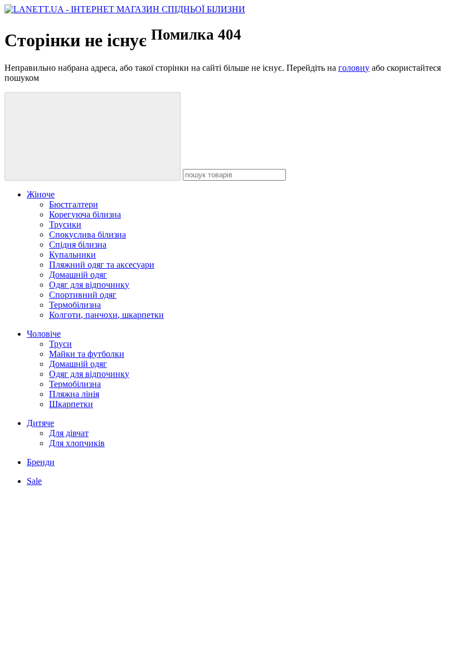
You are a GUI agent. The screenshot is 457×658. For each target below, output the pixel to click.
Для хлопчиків (77, 443)
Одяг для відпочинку (89, 284)
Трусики (65, 224)
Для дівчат (69, 433)
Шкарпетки (71, 404)
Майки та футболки (86, 354)
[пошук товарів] (92, 136)
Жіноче (41, 194)
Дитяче (40, 423)
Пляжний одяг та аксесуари (101, 264)
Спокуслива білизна (87, 234)
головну (354, 67)
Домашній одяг (78, 274)
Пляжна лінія (74, 394)
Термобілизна (75, 304)
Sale (34, 481)
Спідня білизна (77, 244)
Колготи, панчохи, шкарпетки (106, 315)
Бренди (41, 462)
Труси (60, 344)
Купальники (72, 254)
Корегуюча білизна (85, 214)
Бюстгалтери (73, 204)
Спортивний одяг (82, 294)
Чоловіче (44, 333)
